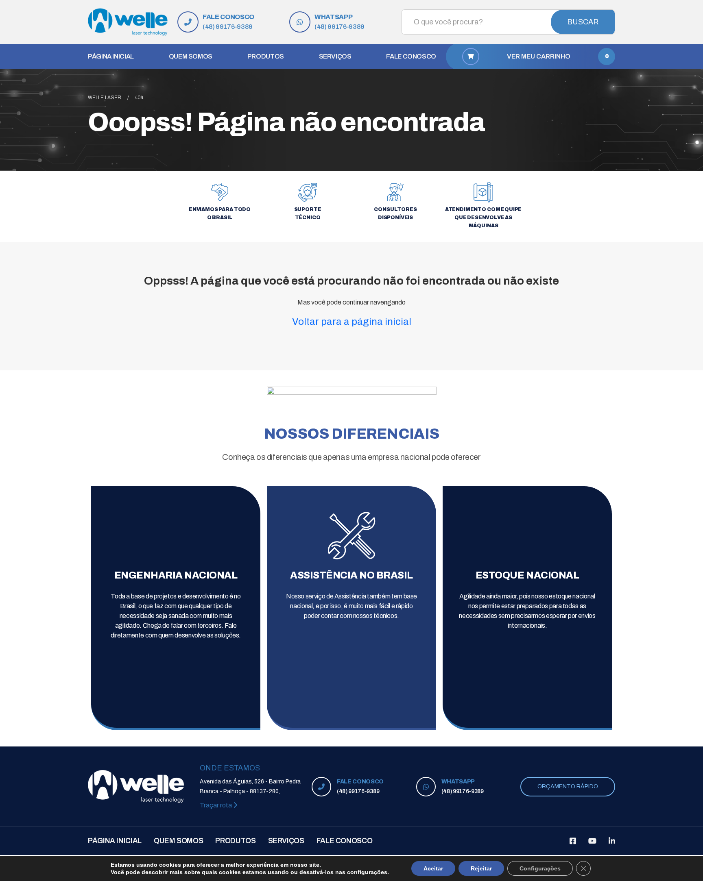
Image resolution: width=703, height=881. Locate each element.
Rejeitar (481, 868)
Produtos (265, 56)
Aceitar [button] (433, 868)
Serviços (335, 56)
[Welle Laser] (128, 22)
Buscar (582, 22)
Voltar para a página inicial (351, 321)
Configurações (540, 868)
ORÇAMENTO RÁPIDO (567, 786)
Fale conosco (411, 56)
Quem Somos (190, 56)
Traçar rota (216, 805)
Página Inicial (111, 56)
